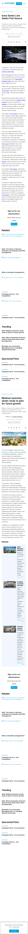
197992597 (13, 433)
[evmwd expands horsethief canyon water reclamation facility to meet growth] (9, 584)
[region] (14, 928)
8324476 (9, 547)
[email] (19, 42)
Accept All (14, 931)
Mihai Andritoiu (20, 433)
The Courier (5, 90)
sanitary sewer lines (8, 71)
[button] (3, 4)
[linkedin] (11, 42)
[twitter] (14, 42)
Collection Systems (7, 11)
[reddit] (16, 42)
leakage (4, 104)
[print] (25, 42)
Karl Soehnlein (11, 548)
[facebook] (9, 42)
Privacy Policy (16, 927)
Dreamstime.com (20, 434)
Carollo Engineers (17, 416)
